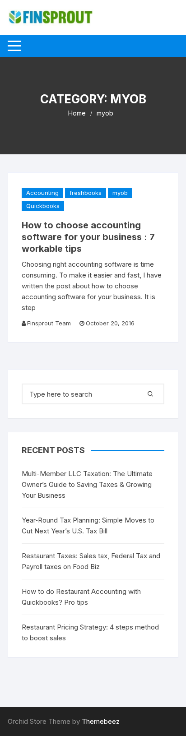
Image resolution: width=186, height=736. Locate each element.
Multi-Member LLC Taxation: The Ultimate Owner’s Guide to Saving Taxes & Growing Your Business (87, 484)
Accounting (42, 192)
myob (120, 192)
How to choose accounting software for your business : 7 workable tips (88, 237)
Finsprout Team (49, 323)
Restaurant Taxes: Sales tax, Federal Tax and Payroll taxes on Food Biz (91, 561)
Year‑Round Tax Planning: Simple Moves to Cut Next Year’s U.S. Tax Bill (88, 525)
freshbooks (86, 192)
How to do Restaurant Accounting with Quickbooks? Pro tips (81, 596)
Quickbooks (43, 205)
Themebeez (101, 721)
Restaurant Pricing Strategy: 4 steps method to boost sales (90, 632)
